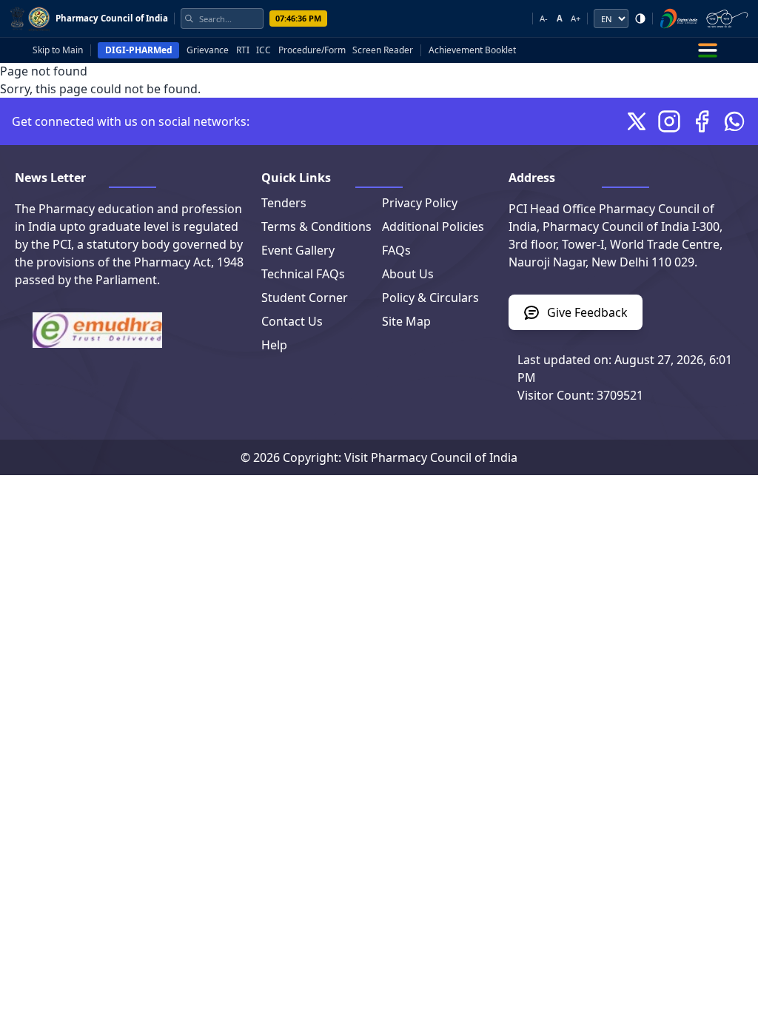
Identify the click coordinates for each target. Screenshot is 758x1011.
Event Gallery (298, 250)
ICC (263, 50)
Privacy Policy (419, 203)
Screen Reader (382, 50)
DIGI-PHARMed (138, 50)
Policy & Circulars (430, 297)
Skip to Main (58, 50)
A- (544, 18)
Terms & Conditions (316, 226)
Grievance (208, 50)
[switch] (640, 18)
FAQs (396, 250)
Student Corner (304, 297)
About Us (408, 274)
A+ (575, 18)
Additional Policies (433, 226)
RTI (242, 50)
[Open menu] (707, 50)
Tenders (283, 203)
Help (274, 345)
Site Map (406, 321)
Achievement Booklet (472, 50)
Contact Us (292, 321)
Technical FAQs (303, 274)
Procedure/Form (312, 50)
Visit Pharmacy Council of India (430, 457)
